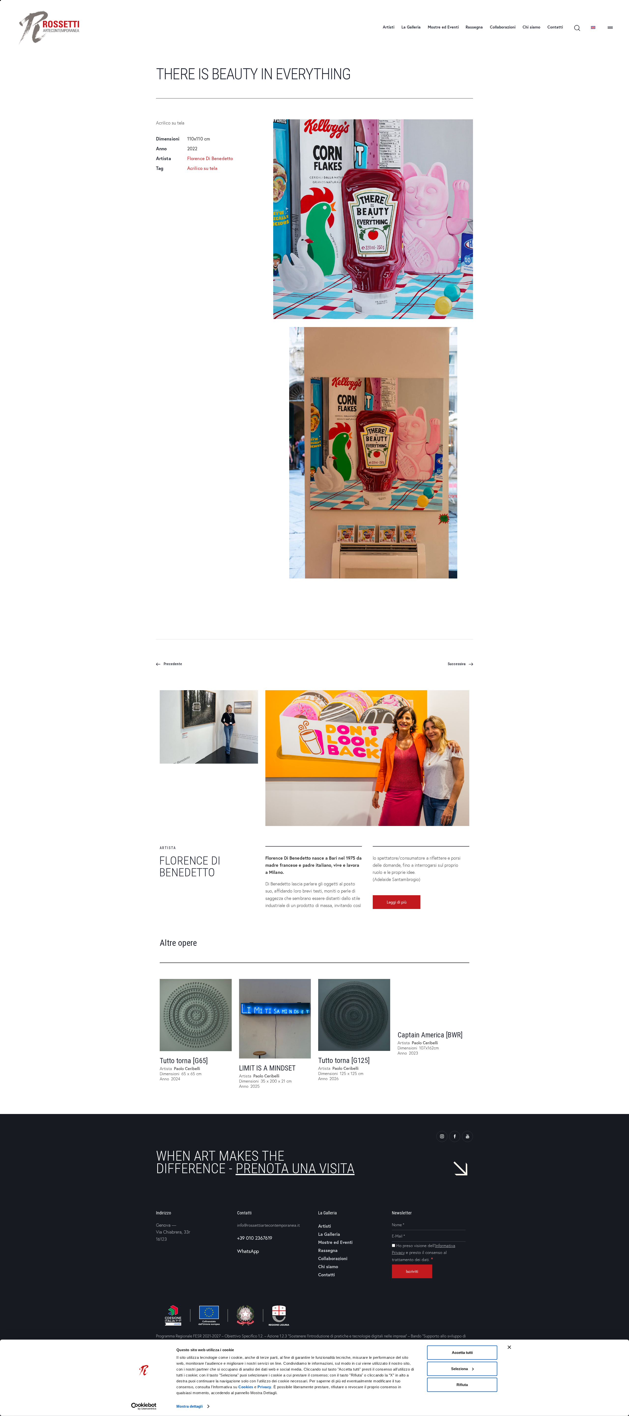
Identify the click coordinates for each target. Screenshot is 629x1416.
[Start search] (577, 28)
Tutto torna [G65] (184, 1061)
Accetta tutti (462, 1352)
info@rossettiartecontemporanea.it (268, 1225)
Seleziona (459, 1368)
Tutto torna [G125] (344, 1060)
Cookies (245, 1387)
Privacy (264, 1387)
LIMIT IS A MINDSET (267, 1068)
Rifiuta (462, 1385)
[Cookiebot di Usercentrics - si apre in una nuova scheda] (143, 1406)
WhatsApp (248, 1251)
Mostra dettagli (189, 1406)
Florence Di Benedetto (210, 158)
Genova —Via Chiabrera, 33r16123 (173, 1232)
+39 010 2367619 (254, 1238)
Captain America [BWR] (430, 1035)
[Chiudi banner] (509, 1347)
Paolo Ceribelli (187, 1068)
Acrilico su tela (202, 168)
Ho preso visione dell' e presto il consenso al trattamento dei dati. (423, 1252)
